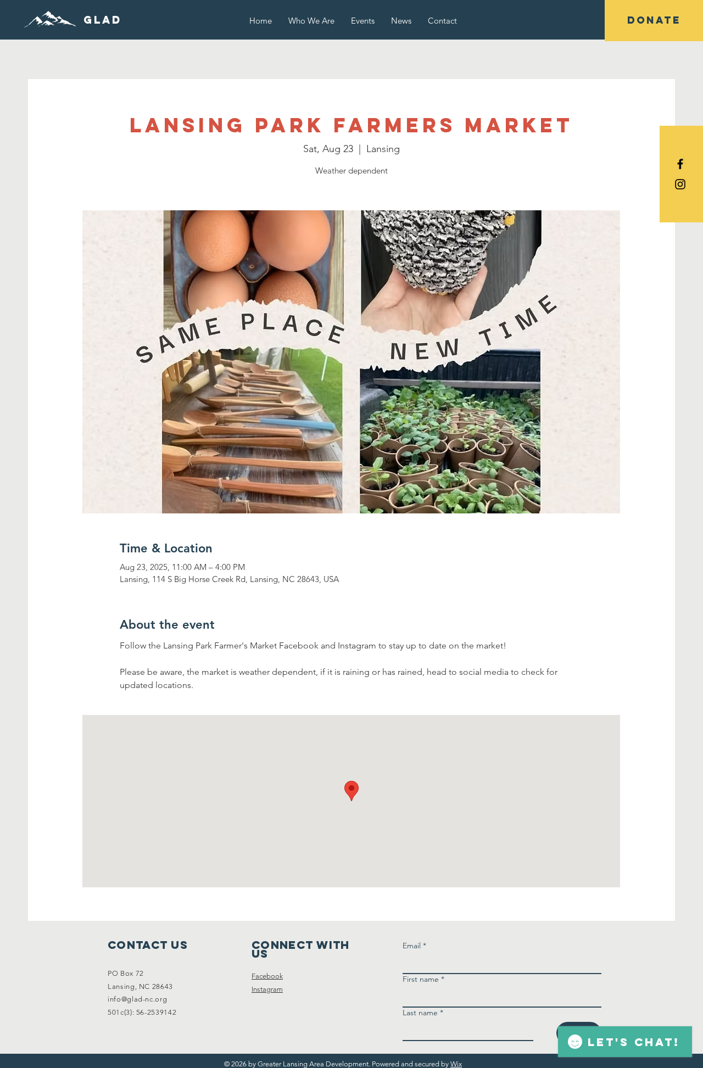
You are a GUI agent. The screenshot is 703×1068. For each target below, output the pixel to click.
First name (423, 979)
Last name (423, 1012)
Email (414, 945)
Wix (456, 1064)
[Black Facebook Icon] (680, 164)
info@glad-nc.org (137, 999)
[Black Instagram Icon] (680, 184)
